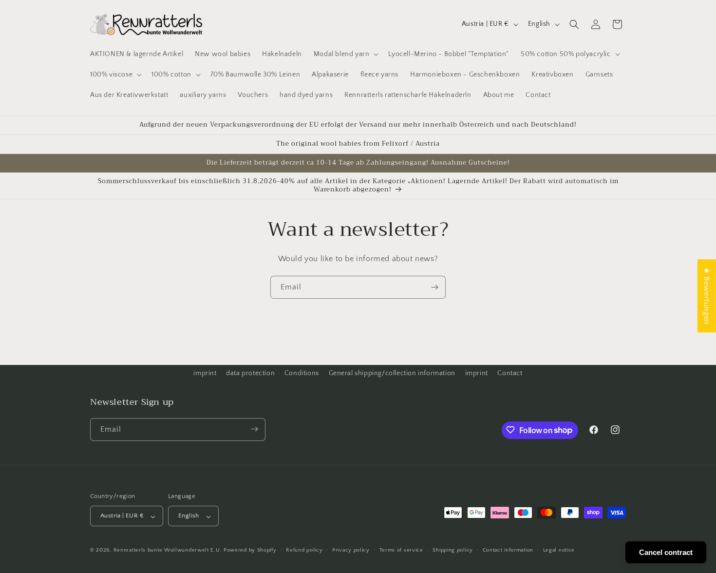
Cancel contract (666, 552)
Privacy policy (351, 550)
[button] (345, 54)
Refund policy (304, 550)
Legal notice (559, 550)
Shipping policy (453, 550)
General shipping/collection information (392, 373)
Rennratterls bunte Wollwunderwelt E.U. (167, 551)
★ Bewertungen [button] (706, 296)
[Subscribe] (434, 287)
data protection (250, 373)
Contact (509, 373)
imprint (204, 373)
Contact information (508, 550)
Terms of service (401, 550)
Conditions (301, 373)
